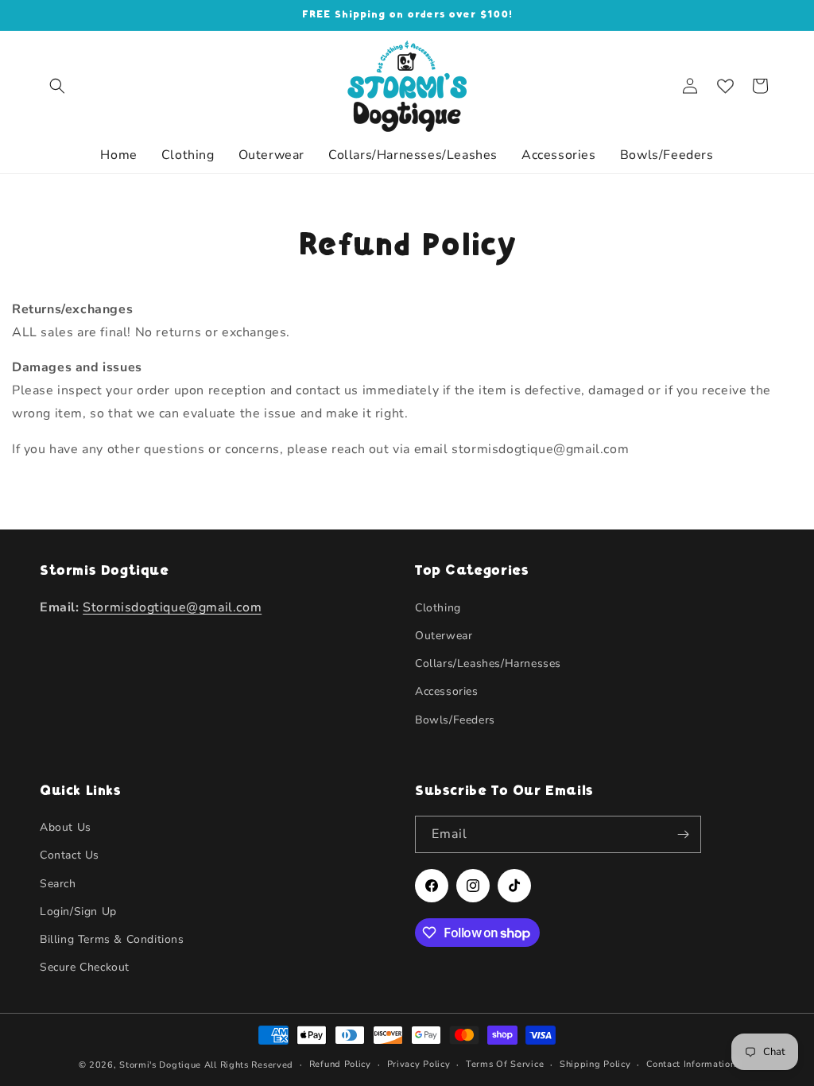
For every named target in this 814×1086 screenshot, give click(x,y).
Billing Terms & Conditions (112, 939)
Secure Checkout (85, 967)
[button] (57, 85)
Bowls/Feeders (455, 719)
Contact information (690, 1064)
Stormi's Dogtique (160, 1065)
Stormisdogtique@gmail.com (172, 607)
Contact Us (69, 855)
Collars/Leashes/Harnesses (488, 663)
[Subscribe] (682, 834)
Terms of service (505, 1064)
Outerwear (443, 635)
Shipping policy (595, 1064)
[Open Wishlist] (724, 85)
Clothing (438, 607)
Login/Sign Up (78, 911)
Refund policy (340, 1064)
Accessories (447, 691)
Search (58, 883)
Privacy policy (419, 1064)
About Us (65, 827)
